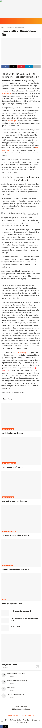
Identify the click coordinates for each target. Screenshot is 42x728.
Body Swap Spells (9, 665)
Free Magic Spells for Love (11, 603)
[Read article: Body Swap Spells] (21, 648)
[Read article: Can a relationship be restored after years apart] (5, 620)
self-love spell (6, 93)
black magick (12, 121)
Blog (4, 599)
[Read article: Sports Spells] (5, 628)
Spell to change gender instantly (17, 680)
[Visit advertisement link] (21, 9)
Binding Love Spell (8, 429)
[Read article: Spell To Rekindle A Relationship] (5, 613)
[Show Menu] (2, 21)
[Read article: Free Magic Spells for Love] (21, 587)
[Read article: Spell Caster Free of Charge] (21, 451)
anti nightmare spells (9, 463)
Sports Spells (15, 626)
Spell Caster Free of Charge (11, 467)
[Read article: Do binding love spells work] (21, 417)
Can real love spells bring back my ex (15, 535)
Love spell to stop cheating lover (14, 501)
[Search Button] (40, 21)
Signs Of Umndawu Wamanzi (15, 694)
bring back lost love (9, 531)
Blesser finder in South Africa (16, 673)
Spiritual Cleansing (19, 352)
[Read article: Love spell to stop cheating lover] (21, 485)
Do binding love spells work (12, 433)
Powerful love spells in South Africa (15, 569)
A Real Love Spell (8, 565)
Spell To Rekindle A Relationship (21, 611)
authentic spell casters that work (15, 27)
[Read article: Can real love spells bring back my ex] (21, 519)
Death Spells (11, 687)
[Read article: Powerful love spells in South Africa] (21, 553)
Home (2, 27)
